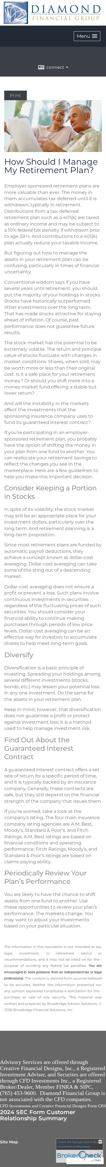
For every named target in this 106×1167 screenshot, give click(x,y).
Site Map (9, 1141)
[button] (87, 36)
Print (15, 95)
